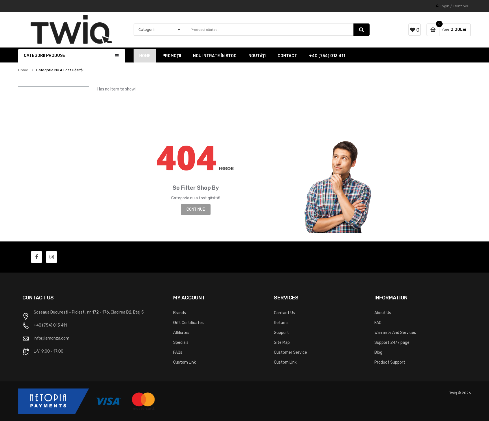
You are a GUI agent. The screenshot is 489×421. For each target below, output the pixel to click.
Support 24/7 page (391, 342)
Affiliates (181, 332)
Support (281, 332)
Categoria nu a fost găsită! (59, 70)
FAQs (177, 352)
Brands (179, 312)
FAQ (377, 322)
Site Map (282, 342)
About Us (382, 312)
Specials (180, 342)
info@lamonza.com (51, 338)
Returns (281, 322)
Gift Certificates (188, 322)
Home (23, 70)
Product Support (389, 362)
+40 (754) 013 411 (50, 325)
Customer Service (290, 352)
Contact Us (284, 312)
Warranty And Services (395, 332)
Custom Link (184, 362)
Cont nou (461, 6)
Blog (378, 352)
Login (444, 6)
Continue (195, 209)
